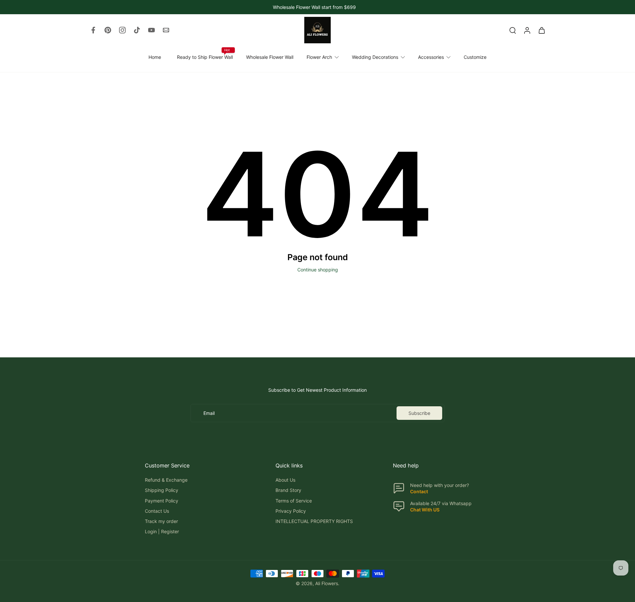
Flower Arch (319, 57)
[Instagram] (122, 30)
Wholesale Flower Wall (269, 57)
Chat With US (425, 509)
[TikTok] (137, 30)
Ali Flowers (326, 583)
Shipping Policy (161, 490)
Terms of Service (293, 500)
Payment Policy (161, 500)
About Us (285, 480)
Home (154, 57)
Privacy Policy (290, 510)
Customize (475, 57)
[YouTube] (151, 30)
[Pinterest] (108, 30)
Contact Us (157, 510)
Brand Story (288, 490)
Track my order (161, 521)
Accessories (431, 57)
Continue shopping (317, 269)
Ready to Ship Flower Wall (205, 57)
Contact (419, 491)
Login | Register (162, 531)
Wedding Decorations (375, 57)
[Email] (166, 30)
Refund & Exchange (166, 480)
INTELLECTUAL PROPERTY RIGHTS (314, 521)
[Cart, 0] (541, 30)
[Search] (512, 30)
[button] (200, 465)
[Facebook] (93, 30)
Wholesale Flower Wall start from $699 (314, 7)
